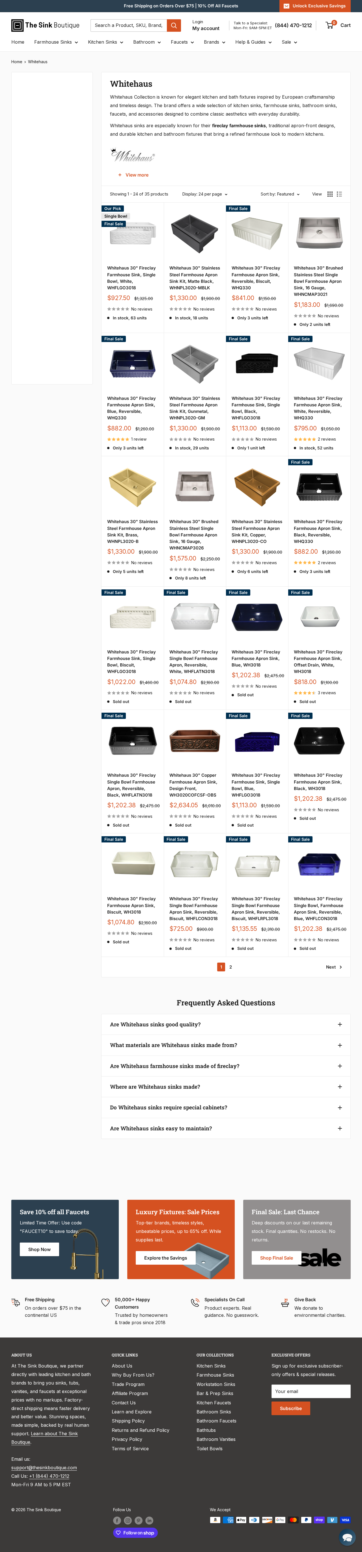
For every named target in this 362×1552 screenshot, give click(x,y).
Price (24, 98)
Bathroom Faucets (216, 1421)
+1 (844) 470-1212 (49, 1476)
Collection (30, 345)
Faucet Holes (33, 364)
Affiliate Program (130, 1393)
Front (25, 326)
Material (27, 136)
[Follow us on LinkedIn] (149, 1521)
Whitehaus (38, 61)
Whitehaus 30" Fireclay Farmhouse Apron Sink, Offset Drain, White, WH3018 (318, 661)
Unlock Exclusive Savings (319, 6)
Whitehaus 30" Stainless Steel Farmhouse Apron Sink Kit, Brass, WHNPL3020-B (132, 531)
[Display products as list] (339, 194)
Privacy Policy (127, 1439)
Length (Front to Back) (43, 174)
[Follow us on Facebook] (117, 1521)
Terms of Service (130, 1448)
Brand (25, 231)
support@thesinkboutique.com (44, 1467)
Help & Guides (250, 42)
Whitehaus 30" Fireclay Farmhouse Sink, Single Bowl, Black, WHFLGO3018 (256, 408)
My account (205, 28)
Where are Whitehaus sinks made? (155, 1086)
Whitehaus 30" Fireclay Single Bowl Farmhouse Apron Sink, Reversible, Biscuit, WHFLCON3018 (193, 908)
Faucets (179, 42)
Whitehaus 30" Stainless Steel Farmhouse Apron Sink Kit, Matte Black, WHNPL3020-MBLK (194, 277)
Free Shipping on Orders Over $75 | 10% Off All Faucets (181, 6)
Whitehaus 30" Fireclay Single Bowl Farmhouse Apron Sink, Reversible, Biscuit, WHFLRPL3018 (256, 908)
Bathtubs (206, 1430)
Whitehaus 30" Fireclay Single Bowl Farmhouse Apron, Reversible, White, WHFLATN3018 (193, 661)
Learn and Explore (132, 1412)
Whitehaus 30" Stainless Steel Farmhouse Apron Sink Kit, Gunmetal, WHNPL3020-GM (194, 408)
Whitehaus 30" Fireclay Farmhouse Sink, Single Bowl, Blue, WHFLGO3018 (256, 785)
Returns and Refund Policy (140, 1430)
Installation (31, 269)
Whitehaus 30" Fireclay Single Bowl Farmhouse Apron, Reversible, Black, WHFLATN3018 (131, 785)
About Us (122, 1366)
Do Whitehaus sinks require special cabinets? (168, 1107)
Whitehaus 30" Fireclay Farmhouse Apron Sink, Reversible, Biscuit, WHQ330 (256, 277)
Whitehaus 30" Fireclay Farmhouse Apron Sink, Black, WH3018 (318, 781)
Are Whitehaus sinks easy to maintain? (161, 1128)
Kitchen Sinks (102, 42)
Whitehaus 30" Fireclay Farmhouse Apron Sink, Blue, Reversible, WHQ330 (131, 408)
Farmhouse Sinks (53, 42)
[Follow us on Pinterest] (139, 1521)
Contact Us (124, 1402)
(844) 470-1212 (293, 25)
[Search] (174, 25)
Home (17, 42)
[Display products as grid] (330, 194)
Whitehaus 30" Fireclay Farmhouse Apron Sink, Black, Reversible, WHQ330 (318, 531)
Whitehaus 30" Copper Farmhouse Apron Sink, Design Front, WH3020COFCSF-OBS (193, 785)
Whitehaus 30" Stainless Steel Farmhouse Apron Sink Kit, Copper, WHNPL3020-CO (257, 531)
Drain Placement (36, 288)
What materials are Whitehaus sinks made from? (173, 1044)
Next (331, 967)
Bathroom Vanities (216, 1439)
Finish (25, 307)
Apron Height (33, 193)
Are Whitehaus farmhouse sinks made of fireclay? (174, 1065)
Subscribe (291, 1408)
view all (74, 80)
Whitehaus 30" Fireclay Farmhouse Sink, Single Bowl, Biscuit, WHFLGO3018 (131, 661)
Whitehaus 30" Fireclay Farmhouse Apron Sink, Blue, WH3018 (256, 658)
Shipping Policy (128, 1421)
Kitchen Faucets (214, 1402)
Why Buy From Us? (133, 1375)
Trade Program (128, 1384)
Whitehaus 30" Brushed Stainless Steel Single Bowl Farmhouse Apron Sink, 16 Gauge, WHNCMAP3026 (193, 535)
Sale (286, 42)
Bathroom (144, 42)
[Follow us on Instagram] (128, 1521)
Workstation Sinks (216, 1384)
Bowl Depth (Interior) (41, 212)
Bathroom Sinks (214, 1412)
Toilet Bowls (210, 1448)
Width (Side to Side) (40, 155)
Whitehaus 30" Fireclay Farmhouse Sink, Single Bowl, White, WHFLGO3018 (131, 277)
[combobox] (128, 25)
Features (28, 250)
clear (77, 153)
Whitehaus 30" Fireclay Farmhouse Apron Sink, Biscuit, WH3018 (131, 905)
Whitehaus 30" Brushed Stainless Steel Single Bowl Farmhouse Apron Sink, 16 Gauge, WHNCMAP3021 (318, 281)
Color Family (32, 117)
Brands (211, 42)
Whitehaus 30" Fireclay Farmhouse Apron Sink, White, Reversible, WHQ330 (318, 408)
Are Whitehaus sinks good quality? (155, 1024)
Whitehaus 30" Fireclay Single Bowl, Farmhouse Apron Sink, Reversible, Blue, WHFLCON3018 (318, 908)
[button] (347, 1537)
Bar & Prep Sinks (215, 1393)
